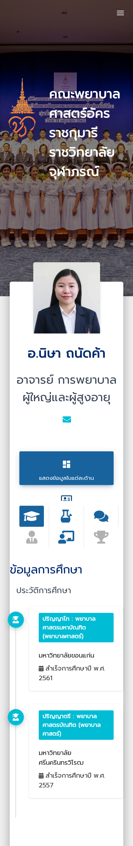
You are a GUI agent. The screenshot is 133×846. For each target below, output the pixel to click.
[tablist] (32, 516)
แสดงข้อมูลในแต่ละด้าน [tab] (66, 470)
